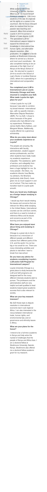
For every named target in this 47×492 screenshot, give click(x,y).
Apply (6, 33)
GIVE (6, 48)
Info (5, 38)
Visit (5, 43)
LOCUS (22, 6)
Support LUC (23, 4)
